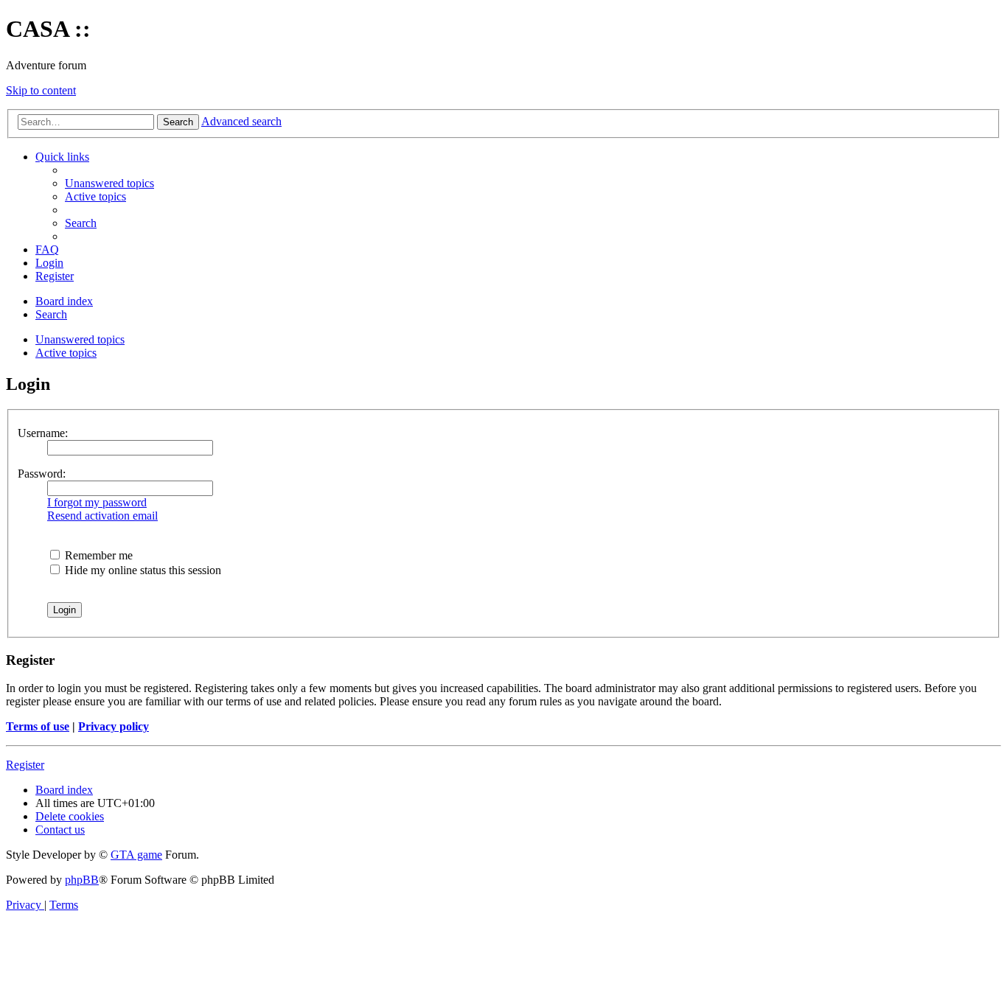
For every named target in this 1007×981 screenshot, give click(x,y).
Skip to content (41, 90)
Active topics (66, 352)
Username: (43, 433)
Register (25, 764)
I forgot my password (97, 502)
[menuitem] (109, 183)
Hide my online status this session (141, 570)
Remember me (97, 555)
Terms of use (37, 726)
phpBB (82, 879)
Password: (42, 473)
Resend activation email (102, 515)
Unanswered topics (80, 339)
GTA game (136, 854)
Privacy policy (113, 726)
